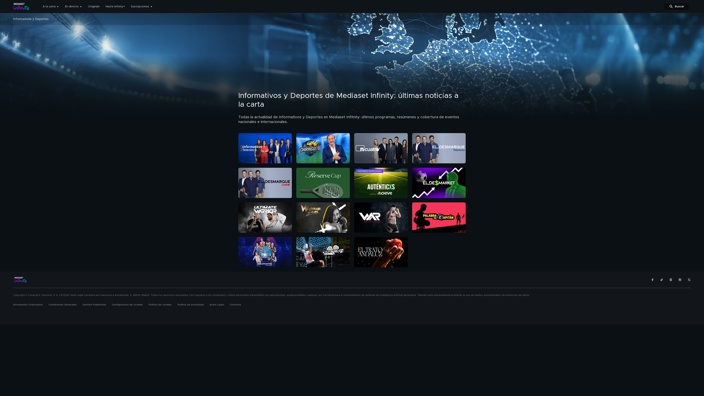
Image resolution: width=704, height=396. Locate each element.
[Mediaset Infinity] (21, 6)
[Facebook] (652, 279)
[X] (689, 279)
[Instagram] (680, 279)
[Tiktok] (661, 279)
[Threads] (670, 279)
